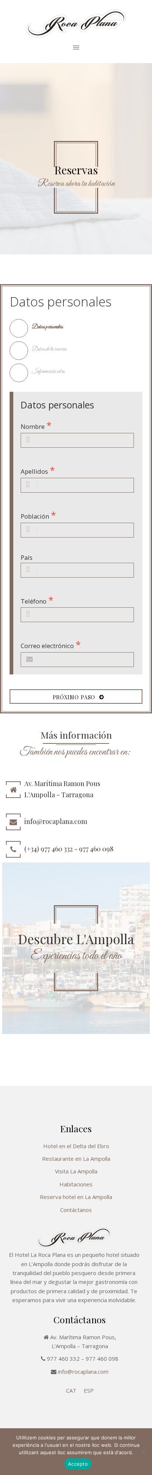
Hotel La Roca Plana (76, 23)
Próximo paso (76, 697)
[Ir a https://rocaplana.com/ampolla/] (76, 948)
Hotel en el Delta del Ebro (76, 1146)
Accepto (78, 1464)
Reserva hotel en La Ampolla (76, 1196)
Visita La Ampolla (76, 1171)
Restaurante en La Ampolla (76, 1158)
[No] (142, 1451)
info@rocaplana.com (83, 1371)
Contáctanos (76, 1209)
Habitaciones (76, 1184)
